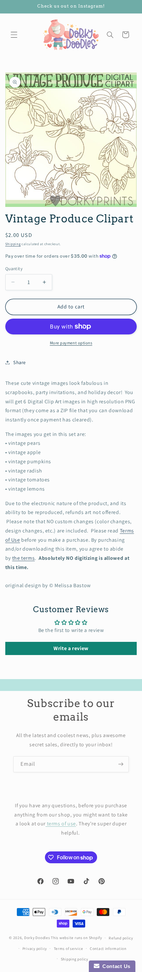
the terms (23, 558)
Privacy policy (34, 948)
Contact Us (114, 966)
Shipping (13, 244)
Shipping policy (74, 959)
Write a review (71, 648)
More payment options (71, 343)
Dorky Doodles (37, 937)
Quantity (13, 269)
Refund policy (121, 937)
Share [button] (19, 362)
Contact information (108, 948)
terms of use (61, 823)
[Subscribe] (120, 764)
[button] (13, 34)
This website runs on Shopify (76, 937)
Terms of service (68, 948)
